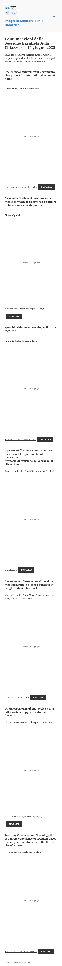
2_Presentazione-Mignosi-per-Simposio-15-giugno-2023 (27, 309)
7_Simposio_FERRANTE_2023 (17, 697)
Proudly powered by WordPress (18, 962)
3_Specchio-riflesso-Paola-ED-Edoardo (20, 439)
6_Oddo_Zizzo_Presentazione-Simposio (21, 951)
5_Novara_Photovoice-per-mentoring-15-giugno (24, 816)
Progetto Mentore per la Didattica (24, 22)
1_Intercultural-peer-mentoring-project (21, 187)
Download (46, 187)
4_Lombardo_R (11, 570)
